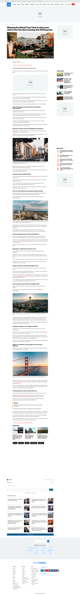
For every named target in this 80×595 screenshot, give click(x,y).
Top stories (60, 71)
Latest (14, 4)
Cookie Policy (33, 572)
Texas (15, 442)
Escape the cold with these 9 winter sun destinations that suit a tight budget (27, 408)
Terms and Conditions (35, 571)
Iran (29, 553)
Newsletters (44, 573)
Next (41, 4)
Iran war (51, 547)
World (22, 4)
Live (73, 4)
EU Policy (27, 4)
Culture (44, 4)
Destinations (14, 24)
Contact (32, 577)
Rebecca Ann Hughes (17, 61)
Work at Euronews (34, 578)
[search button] (38, 1)
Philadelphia (33, 442)
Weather (23, 571)
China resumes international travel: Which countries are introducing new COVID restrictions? (28, 405)
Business (32, 4)
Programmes (15, 583)
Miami (27, 442)
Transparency (33, 575)
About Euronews (34, 568)
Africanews (24, 580)
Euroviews (57, 4)
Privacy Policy (33, 574)
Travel (37, 4)
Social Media (50, 550)
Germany (44, 553)
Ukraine (37, 550)
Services (23, 566)
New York (21, 442)
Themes (14, 566)
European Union (36, 553)
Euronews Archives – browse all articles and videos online (17, 587)
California (41, 442)
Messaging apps (25, 577)
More (32, 566)
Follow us (23, 574)
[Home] (7, 24)
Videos (14, 581)
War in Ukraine (44, 547)
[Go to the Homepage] (9, 4)
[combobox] (43, 1)
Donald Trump (30, 550)
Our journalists (15, 584)
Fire (40, 555)
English (7, 1)
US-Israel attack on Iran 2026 (32, 547)
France (43, 550)
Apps (23, 575)
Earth (48, 4)
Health (52, 4)
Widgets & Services (25, 578)
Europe (18, 4)
